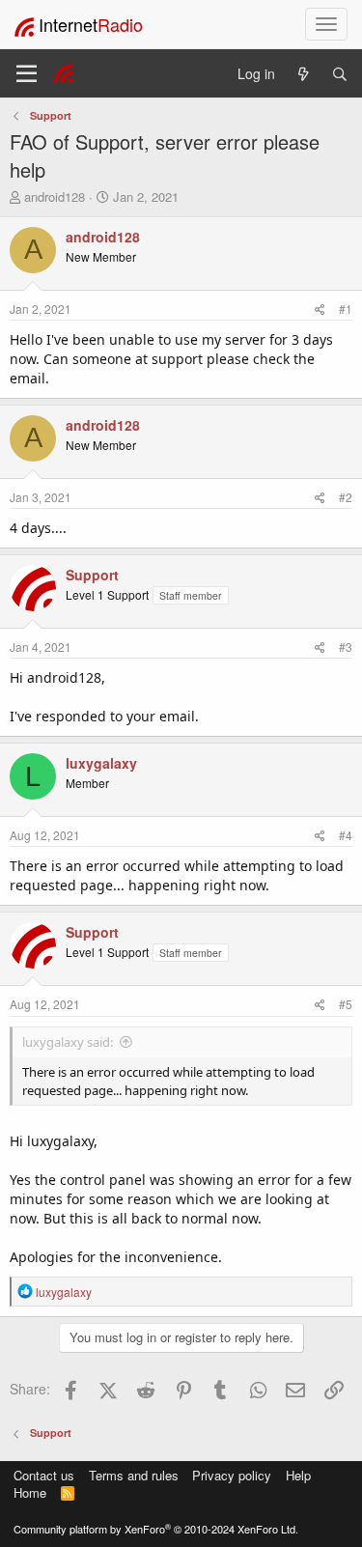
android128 (54, 196)
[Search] (339, 74)
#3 (345, 646)
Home (30, 1492)
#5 (345, 1004)
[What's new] (303, 74)
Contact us (44, 1475)
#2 (345, 497)
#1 (345, 308)
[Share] (320, 308)
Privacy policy (231, 1475)
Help (298, 1475)
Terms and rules (134, 1475)
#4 (345, 835)
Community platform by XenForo (156, 1528)
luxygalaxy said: (67, 1042)
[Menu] (26, 73)
